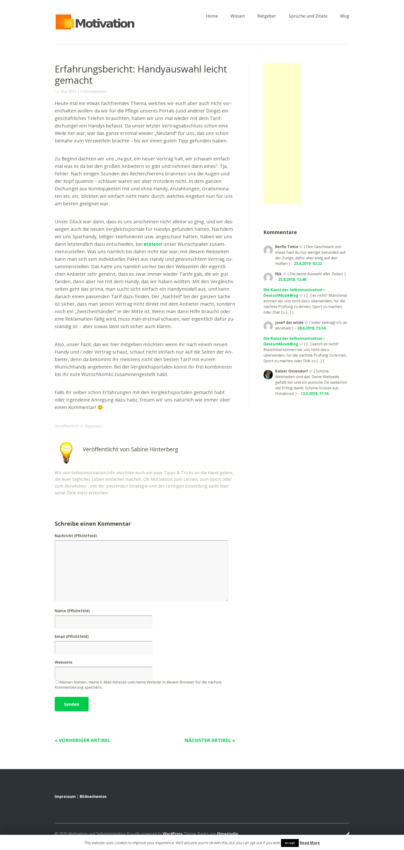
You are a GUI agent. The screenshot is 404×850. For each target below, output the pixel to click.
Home (212, 16)
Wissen (238, 16)
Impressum (65, 796)
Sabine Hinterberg (154, 449)
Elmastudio (227, 833)
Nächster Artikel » (209, 740)
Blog (344, 16)
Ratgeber (266, 16)
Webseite (63, 662)
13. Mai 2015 (65, 91)
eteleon (153, 244)
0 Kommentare (93, 91)
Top (344, 834)
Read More (310, 842)
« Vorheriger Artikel (82, 740)
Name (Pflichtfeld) (72, 610)
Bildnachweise (93, 796)
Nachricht (76, 535)
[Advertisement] (282, 133)
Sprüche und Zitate (308, 16)
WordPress (173, 833)
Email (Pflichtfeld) (72, 636)
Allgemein (93, 426)
